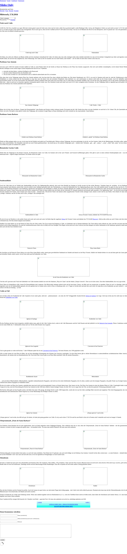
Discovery (95, 219)
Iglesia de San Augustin (105, 323)
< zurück (39, 502)
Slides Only (6, 4)
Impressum (21, 0)
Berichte (2, 11)
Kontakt (16, 11)
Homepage (3, 0)
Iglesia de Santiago (91, 296)
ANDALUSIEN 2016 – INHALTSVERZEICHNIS (63, 504)
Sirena (63, 219)
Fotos (6, 11)
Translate (12, 20)
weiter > (88, 502)
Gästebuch (14, 0)
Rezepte (11, 11)
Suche (8, 0)
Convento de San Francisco (50, 350)
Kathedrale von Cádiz (12, 297)
